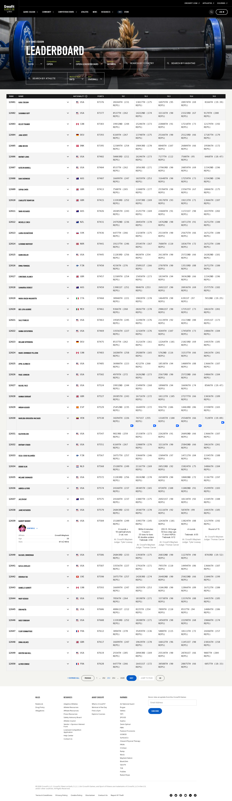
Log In (221, 12)
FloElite (123, 772)
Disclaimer (90, 795)
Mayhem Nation (126, 758)
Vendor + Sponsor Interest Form (74, 725)
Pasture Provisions (127, 731)
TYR (121, 768)
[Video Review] (131, 426)
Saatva (122, 721)
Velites (122, 711)
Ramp (122, 751)
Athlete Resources (71, 707)
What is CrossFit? (99, 704)
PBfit (122, 728)
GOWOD (123, 734)
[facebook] (171, 795)
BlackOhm (124, 761)
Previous (88, 678)
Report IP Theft (117, 795)
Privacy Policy (61, 795)
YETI (121, 714)
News (95, 12)
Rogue (122, 707)
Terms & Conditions (43, 795)
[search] (211, 12)
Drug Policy (40, 707)
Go (160, 678)
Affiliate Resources (71, 711)
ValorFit (123, 765)
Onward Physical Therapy (130, 741)
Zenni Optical (125, 724)
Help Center (68, 736)
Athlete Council (70, 721)
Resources (105, 12)
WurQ (122, 755)
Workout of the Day (99, 707)
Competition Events (66, 12)
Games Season (29, 12)
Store (124, 12)
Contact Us (68, 739)
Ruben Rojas (125, 775)
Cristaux (123, 748)
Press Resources (70, 714)
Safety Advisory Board (72, 717)
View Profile (31, 528)
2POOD (123, 717)
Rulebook (39, 704)
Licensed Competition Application (72, 731)
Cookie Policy (76, 795)
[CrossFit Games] (9, 9)
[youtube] (185, 795)
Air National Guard (127, 704)
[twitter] (176, 795)
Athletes (84, 12)
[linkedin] (190, 795)
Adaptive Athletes (71, 704)
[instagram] (180, 795)
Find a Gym (96, 711)
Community (46, 12)
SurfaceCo (124, 738)
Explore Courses (98, 714)
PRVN (122, 745)
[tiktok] (195, 795)
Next (131, 678)
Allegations (39, 711)
